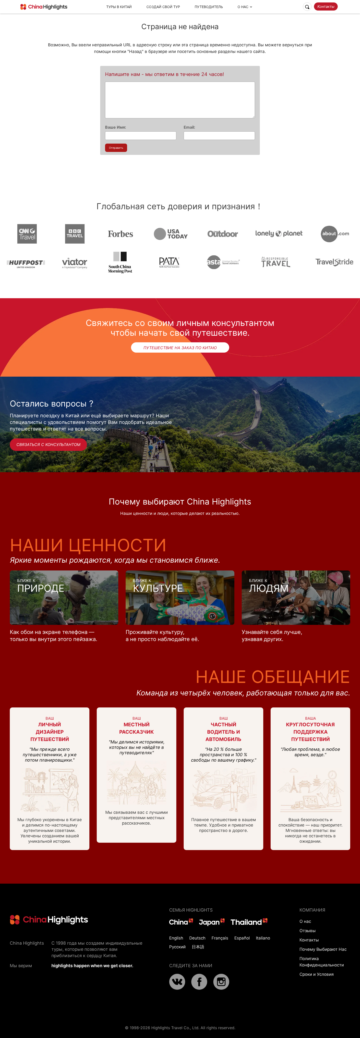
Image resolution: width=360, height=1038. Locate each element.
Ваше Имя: (115, 127)
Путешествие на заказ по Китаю (180, 347)
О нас (305, 921)
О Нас (243, 7)
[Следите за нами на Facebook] (199, 988)
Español (242, 938)
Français (220, 938)
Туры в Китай (119, 7)
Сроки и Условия (317, 974)
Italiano (263, 938)
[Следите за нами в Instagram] (221, 988)
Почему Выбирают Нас (323, 949)
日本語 (198, 946)
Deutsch (197, 938)
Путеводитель (209, 7)
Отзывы (308, 930)
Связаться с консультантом (48, 444)
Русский (177, 946)
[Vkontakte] (177, 988)
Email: (189, 127)
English (176, 938)
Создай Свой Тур (163, 7)
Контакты (325, 6)
